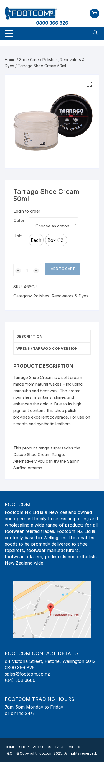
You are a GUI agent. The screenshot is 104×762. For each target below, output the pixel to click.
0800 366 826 (52, 23)
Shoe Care (29, 59)
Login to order (26, 211)
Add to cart (63, 269)
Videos (75, 747)
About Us (42, 747)
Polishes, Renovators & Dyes (60, 296)
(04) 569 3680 (20, 680)
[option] (36, 240)
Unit (17, 235)
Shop (24, 747)
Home (10, 59)
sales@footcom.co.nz (27, 674)
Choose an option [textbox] (52, 226)
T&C (8, 753)
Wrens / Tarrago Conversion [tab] (47, 348)
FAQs (60, 747)
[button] (89, 84)
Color (19, 220)
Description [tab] (29, 336)
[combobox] (53, 224)
